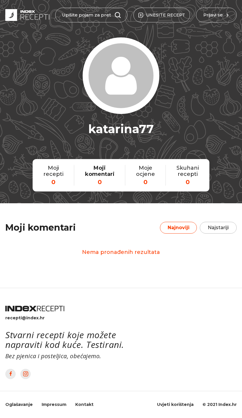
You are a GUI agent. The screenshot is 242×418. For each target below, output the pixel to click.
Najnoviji (178, 227)
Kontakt (84, 404)
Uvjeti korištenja (175, 404)
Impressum (54, 404)
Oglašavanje (19, 404)
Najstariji (218, 227)
